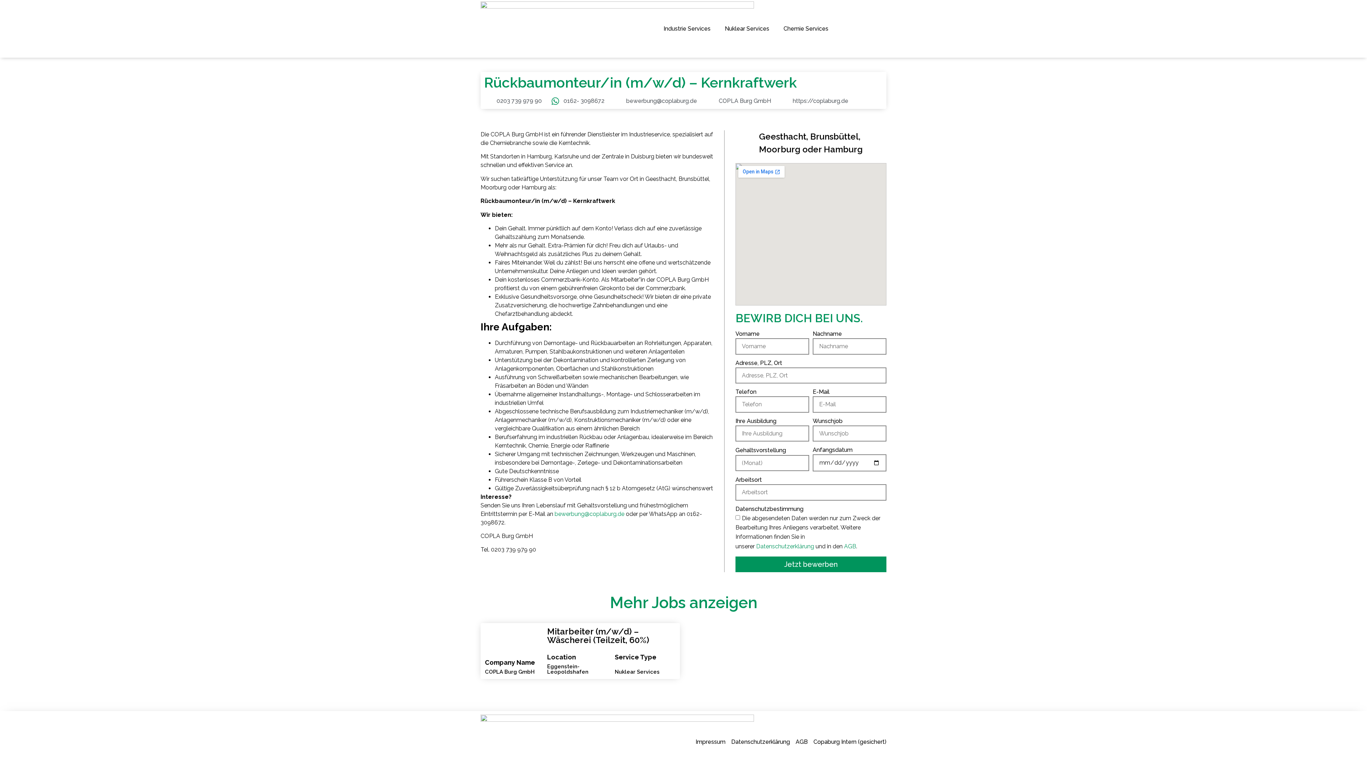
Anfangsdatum (833, 450)
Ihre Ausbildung (755, 421)
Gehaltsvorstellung (760, 451)
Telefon (745, 392)
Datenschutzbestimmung (769, 509)
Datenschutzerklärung (785, 546)
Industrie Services (687, 28)
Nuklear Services (747, 28)
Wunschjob (828, 421)
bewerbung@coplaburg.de (589, 514)
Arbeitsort (748, 480)
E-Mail (821, 392)
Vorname (747, 334)
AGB (850, 546)
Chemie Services (806, 28)
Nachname (827, 334)
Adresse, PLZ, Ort (758, 363)
